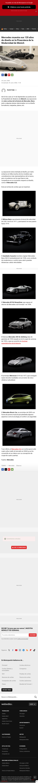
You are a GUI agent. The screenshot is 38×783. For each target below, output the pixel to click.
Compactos (23, 668)
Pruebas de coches (25, 674)
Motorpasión (23, 737)
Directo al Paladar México (8, 770)
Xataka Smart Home (7, 721)
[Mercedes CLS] (19, 433)
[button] (12, 90)
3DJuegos (22, 713)
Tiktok (34, 650)
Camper (11, 29)
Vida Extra (22, 716)
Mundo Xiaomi (5, 723)
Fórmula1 (5, 665)
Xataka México (5, 763)
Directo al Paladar (6, 737)
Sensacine (22, 725)
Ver (20, 547)
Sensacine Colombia (25, 768)
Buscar (35, 697)
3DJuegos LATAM (24, 763)
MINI (28, 29)
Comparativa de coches (9, 681)
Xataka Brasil (5, 765)
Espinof (21, 727)
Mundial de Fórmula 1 (26, 684)
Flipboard (9, 75)
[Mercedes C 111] (19, 359)
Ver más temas (6, 690)
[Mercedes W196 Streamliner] (19, 286)
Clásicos (18, 465)
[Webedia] (6, 705)
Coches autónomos (25, 681)
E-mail (12, 75)
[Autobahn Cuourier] (19, 240)
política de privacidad (23, 638)
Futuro (4, 684)
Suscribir (33, 635)
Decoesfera (5, 751)
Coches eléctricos (25, 665)
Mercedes (11, 465)
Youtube (16, 650)
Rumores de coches (8, 677)
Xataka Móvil (5, 716)
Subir (31, 704)
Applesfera (4, 718)
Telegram (23, 650)
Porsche (34, 29)
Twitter (6, 75)
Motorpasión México (25, 770)
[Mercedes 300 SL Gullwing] (19, 321)
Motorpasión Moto (24, 739)
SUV (3, 674)
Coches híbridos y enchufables (7, 669)
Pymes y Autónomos (25, 751)
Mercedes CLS (16, 449)
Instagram (19, 650)
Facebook (2, 75)
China (17, 29)
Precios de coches (25, 677)
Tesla (22, 29)
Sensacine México (24, 765)
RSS (27, 650)
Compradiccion (5, 754)
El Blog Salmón (23, 749)
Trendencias (5, 749)
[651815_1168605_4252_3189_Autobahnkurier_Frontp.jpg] (19, 203)
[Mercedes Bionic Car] (19, 396)
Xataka (3, 713)
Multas (5, 29)
